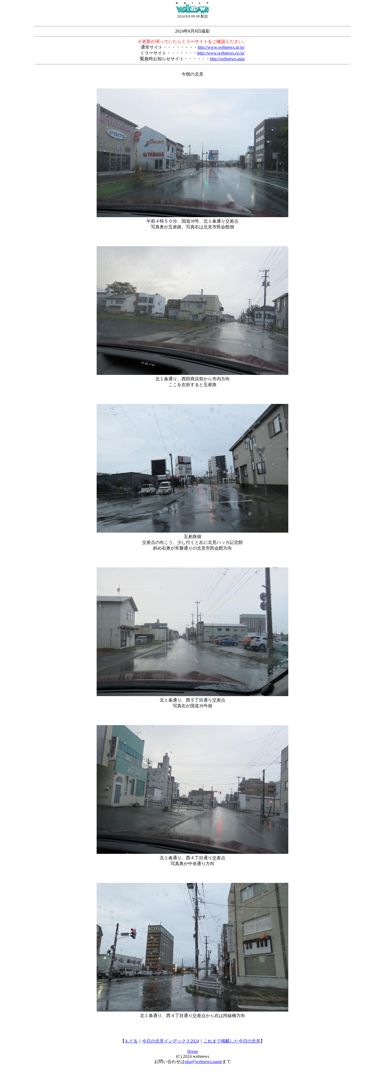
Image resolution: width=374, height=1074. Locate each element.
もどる (131, 1041)
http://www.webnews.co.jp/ (221, 53)
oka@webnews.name (203, 1061)
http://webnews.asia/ (227, 58)
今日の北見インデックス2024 (170, 1041)
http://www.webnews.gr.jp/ (221, 47)
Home (192, 1051)
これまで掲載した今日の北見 (231, 1041)
